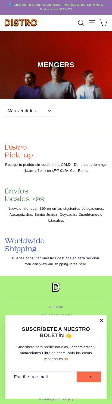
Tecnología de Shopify (56, 399)
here (82, 264)
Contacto (56, 307)
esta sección (88, 258)
